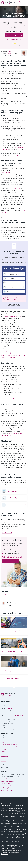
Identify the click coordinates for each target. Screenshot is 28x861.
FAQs (2, 758)
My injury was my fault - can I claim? (12, 651)
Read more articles (13, 678)
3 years (22, 134)
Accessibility (4, 853)
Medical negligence (6, 788)
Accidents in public (6, 790)
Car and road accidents (7, 781)
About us (3, 742)
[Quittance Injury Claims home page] (8, 2)
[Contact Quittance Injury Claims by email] (12, 55)
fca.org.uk (17, 808)
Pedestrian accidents (7, 785)
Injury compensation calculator (10, 747)
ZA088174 (23, 813)
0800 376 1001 (14, 557)
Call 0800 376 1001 (14, 35)
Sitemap (3, 760)
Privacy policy (17, 850)
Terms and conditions (6, 850)
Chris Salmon (10, 53)
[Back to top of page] (14, 687)
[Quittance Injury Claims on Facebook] (5, 55)
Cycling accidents (6, 783)
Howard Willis (10, 51)
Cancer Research (15, 188)
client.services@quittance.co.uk (14, 715)
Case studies (4, 756)
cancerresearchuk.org (10, 399)
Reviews (3, 751)
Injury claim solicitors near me (9, 744)
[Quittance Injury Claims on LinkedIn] (10, 55)
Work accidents (5, 779)
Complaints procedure (7, 852)
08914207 (3, 813)
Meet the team (5, 749)
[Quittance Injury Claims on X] (8, 55)
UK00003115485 (5, 848)
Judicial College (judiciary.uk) (13, 316)
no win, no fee (14, 155)
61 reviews (17, 45)
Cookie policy (17, 852)
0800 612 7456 (16, 713)
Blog (2, 754)
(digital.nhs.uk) (5, 172)
